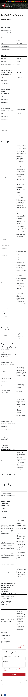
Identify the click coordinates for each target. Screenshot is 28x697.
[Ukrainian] (25, 1)
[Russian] (21, 1)
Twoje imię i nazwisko (7, 656)
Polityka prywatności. (8, 685)
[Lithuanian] (17, 1)
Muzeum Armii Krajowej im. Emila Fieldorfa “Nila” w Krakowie (16, 682)
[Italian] (15, 1)
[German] (13, 1)
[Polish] (19, 1)
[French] (11, 1)
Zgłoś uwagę (5, 661)
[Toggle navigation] (24, 5)
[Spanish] (23, 1)
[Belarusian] (7, 1)
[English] (9, 1)
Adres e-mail (16, 656)
